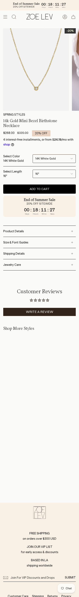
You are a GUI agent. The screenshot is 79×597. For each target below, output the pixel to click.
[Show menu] (5, 17)
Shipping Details (14, 253)
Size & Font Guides (15, 242)
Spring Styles (14, 114)
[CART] (73, 17)
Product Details (13, 231)
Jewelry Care (12, 265)
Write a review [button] (39, 312)
